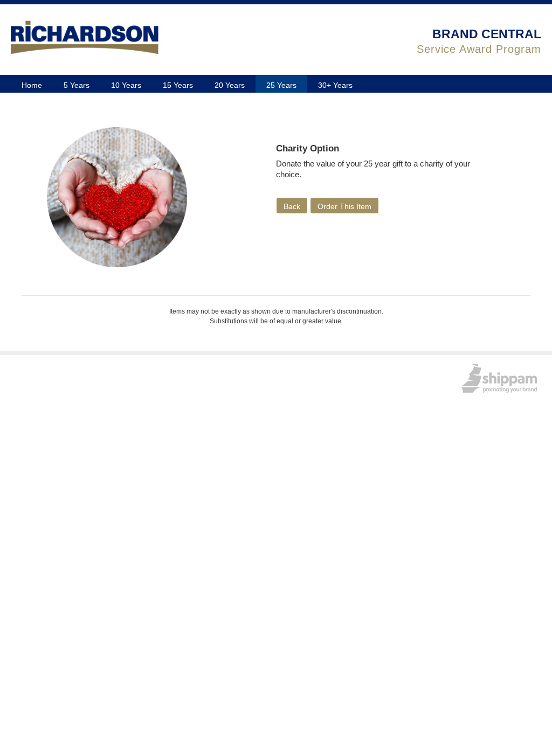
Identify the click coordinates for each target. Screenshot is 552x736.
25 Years (281, 85)
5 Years (76, 85)
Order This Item (344, 206)
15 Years (178, 85)
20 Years (230, 85)
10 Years (126, 85)
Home (32, 85)
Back (292, 206)
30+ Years (335, 85)
